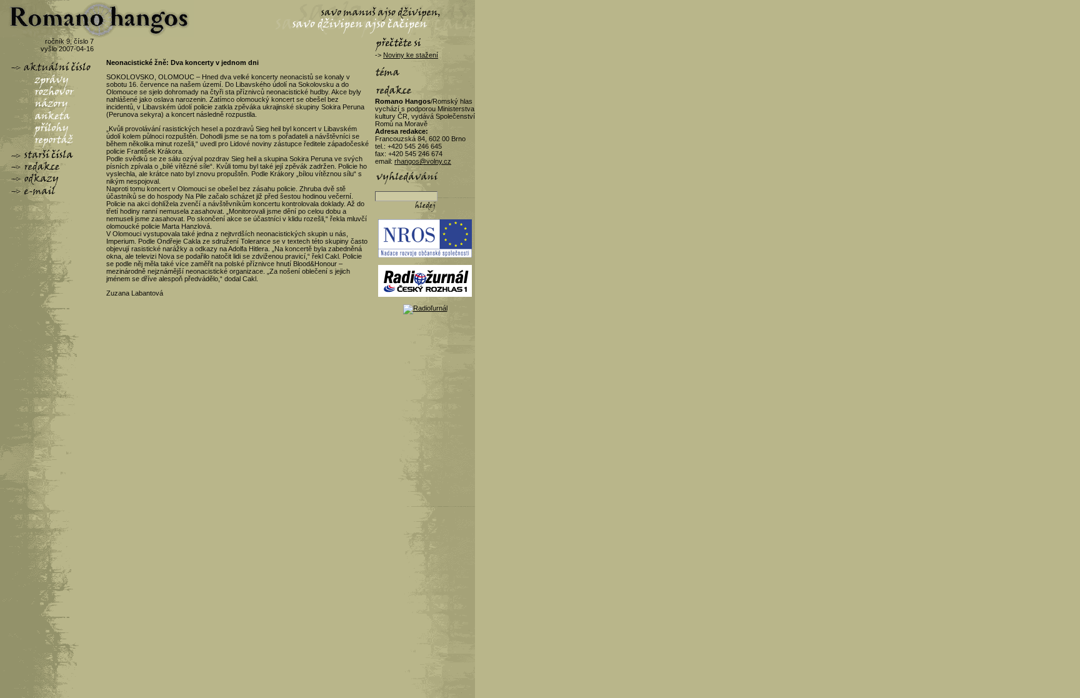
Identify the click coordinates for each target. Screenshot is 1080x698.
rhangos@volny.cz (422, 161)
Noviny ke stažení (410, 55)
